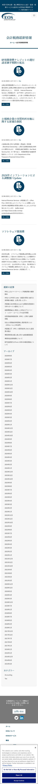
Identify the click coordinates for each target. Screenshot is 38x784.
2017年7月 (8, 638)
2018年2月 (8, 624)
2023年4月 (8, 501)
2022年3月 (8, 548)
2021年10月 (9, 566)
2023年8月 (8, 486)
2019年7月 (8, 606)
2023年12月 (9, 472)
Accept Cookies (19, 780)
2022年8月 (8, 530)
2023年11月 (9, 475)
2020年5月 (8, 591)
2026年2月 (8, 377)
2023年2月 (8, 508)
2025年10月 (9, 392)
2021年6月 (8, 577)
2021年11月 (9, 562)
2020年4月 (8, 595)
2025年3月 (8, 417)
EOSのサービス (11, 736)
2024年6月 (8, 450)
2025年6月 (8, 406)
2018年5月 (8, 620)
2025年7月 (8, 403)
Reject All (19, 775)
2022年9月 (8, 526)
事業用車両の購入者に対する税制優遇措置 (19, 335)
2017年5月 (8, 642)
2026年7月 (8, 359)
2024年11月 (9, 432)
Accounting (8, 675)
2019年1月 (8, 609)
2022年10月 (9, 522)
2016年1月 (8, 649)
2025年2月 (8, 421)
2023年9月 (8, 482)
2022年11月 (9, 519)
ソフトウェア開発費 (13, 231)
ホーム (12, 42)
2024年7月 (8, 446)
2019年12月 (9, 602)
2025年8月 (8, 399)
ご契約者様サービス (26, 10)
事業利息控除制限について (13, 338)
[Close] (35, 747)
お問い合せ (19, 711)
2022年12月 (9, 515)
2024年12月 (9, 428)
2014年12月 (9, 656)
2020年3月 (8, 598)
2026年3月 (8, 374)
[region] (19, 764)
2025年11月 (9, 388)
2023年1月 (8, 511)
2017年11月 (9, 635)
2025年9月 (8, 395)
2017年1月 (8, 646)
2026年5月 (8, 366)
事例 (7, 740)
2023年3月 (8, 504)
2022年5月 (8, 540)
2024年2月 (8, 464)
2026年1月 (8, 381)
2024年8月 (8, 443)
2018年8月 (8, 613)
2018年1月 (8, 627)
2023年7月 (8, 490)
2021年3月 (8, 580)
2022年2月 (8, 551)
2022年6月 (8, 537)
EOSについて (10, 731)
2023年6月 (8, 493)
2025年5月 (8, 410)
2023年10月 (9, 479)
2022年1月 (8, 555)
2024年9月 (8, 439)
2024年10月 (9, 435)
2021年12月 (9, 559)
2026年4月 (8, 370)
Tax (20, 81)
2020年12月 (9, 584)
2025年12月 (9, 385)
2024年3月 (8, 461)
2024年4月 (8, 457)
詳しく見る (6, 104)
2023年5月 (8, 497)
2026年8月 (8, 356)
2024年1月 (8, 468)
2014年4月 (8, 664)
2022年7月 (8, 533)
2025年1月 (8, 424)
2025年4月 (8, 414)
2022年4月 (8, 544)
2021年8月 (8, 573)
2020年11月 (9, 588)
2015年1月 (8, 653)
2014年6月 (8, 660)
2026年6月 (8, 363)
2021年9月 (8, 569)
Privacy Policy (7, 765)
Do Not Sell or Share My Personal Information (19, 769)
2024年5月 (8, 453)
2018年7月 (8, 617)
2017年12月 (9, 631)
